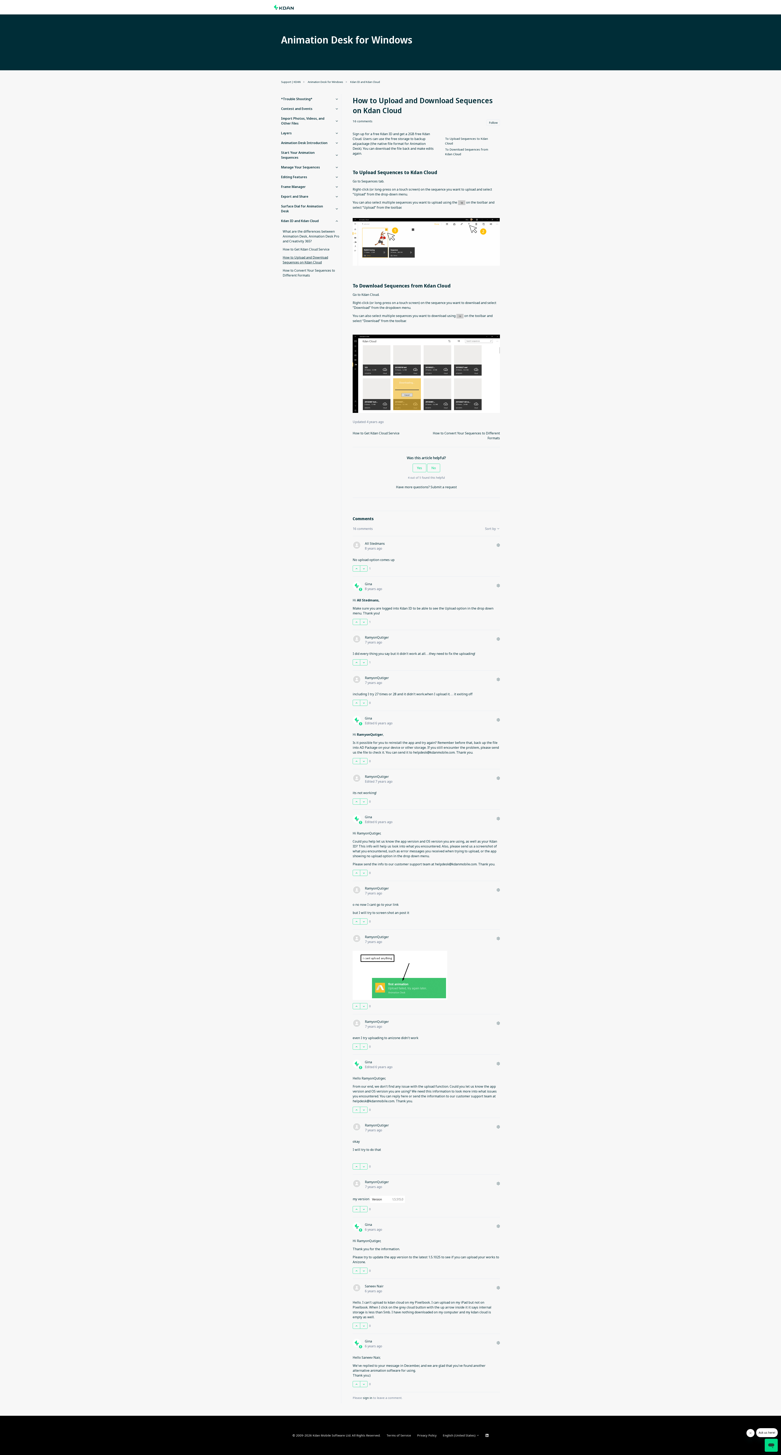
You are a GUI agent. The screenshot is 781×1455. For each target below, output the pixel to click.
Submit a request (444, 487)
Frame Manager (293, 186)
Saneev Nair (374, 1286)
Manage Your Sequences (300, 167)
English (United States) (459, 1435)
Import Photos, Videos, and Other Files (302, 121)
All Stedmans (375, 543)
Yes (419, 468)
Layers (286, 133)
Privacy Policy (427, 1435)
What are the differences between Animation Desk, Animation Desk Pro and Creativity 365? (311, 236)
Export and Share (294, 196)
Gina (368, 584)
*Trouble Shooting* (296, 99)
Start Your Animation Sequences (298, 155)
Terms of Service (398, 1435)
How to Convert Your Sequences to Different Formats (309, 273)
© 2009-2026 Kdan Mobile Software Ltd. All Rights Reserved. (336, 1435)
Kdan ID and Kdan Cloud (365, 82)
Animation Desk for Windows (325, 82)
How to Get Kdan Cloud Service (376, 433)
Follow (493, 123)
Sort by (491, 528)
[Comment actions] (498, 545)
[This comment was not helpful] (364, 568)
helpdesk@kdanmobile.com (434, 752)
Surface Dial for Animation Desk (302, 208)
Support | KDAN (291, 82)
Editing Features (294, 177)
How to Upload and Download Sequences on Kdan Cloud (305, 260)
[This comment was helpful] (356, 568)
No (433, 468)
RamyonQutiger (377, 637)
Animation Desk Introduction (304, 143)
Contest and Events (296, 108)
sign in (367, 1398)
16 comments (362, 121)
